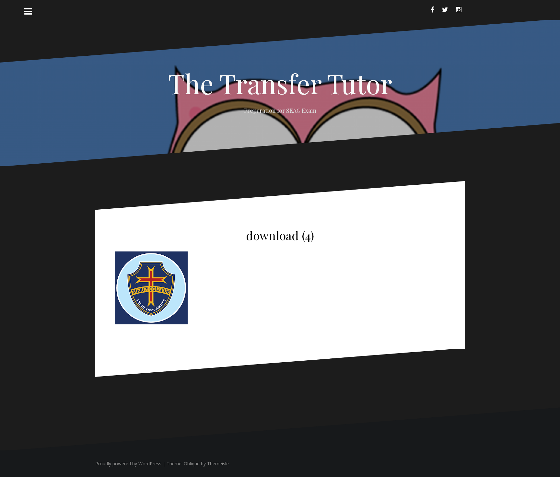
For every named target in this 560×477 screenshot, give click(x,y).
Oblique (192, 463)
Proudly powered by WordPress (128, 463)
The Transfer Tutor (280, 83)
